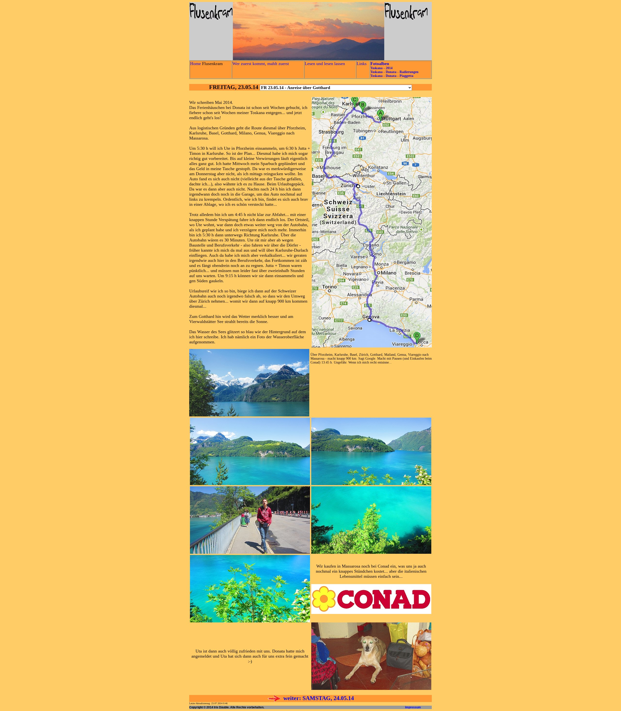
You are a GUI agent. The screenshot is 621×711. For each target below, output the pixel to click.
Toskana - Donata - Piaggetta (391, 76)
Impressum (413, 707)
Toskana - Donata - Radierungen (394, 72)
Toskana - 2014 (381, 68)
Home (195, 63)
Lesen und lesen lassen (325, 63)
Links (362, 63)
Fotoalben (379, 63)
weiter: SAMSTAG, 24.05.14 (318, 698)
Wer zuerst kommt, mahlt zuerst (260, 63)
